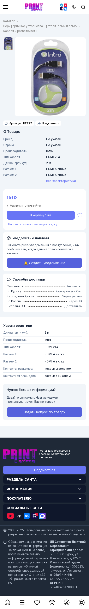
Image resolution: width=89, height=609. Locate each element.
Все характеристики (61, 181)
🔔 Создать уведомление (44, 263)
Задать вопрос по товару (44, 412)
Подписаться (44, 470)
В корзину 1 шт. (41, 215)
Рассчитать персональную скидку (32, 224)
